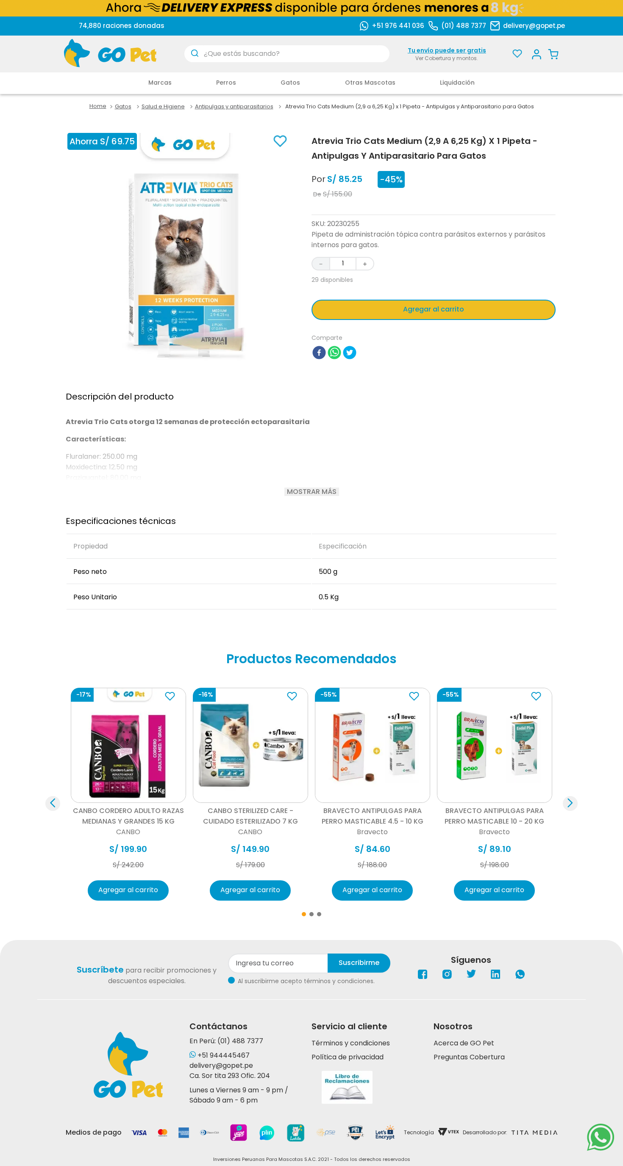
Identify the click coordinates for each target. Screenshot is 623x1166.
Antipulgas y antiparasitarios (234, 106)
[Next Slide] (570, 803)
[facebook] (319, 354)
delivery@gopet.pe (534, 25)
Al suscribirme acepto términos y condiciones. (306, 981)
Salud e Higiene (163, 106)
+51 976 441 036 (398, 25)
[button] (128, 793)
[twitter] (349, 354)
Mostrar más (312, 492)
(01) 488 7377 (463, 25)
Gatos (123, 106)
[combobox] (286, 53)
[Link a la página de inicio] (98, 106)
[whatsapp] (334, 354)
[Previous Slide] (52, 803)
